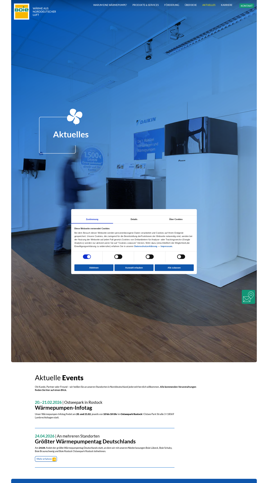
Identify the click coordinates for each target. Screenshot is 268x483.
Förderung (171, 4)
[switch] (118, 256)
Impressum (166, 246)
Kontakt (247, 5)
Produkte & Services (145, 4)
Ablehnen (94, 267)
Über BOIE (191, 4)
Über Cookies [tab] (176, 219)
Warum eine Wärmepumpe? (110, 4)
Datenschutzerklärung (145, 246)
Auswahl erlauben (134, 267)
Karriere (226, 4)
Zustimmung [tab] (92, 219)
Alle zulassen (174, 267)
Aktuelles (208, 4)
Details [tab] (134, 219)
